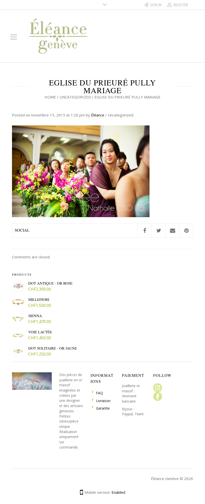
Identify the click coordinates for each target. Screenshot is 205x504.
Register (181, 4)
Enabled (118, 492)
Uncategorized (75, 96)
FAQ (99, 393)
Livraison (103, 400)
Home (50, 96)
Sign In (156, 4)
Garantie (103, 408)
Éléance (97, 114)
